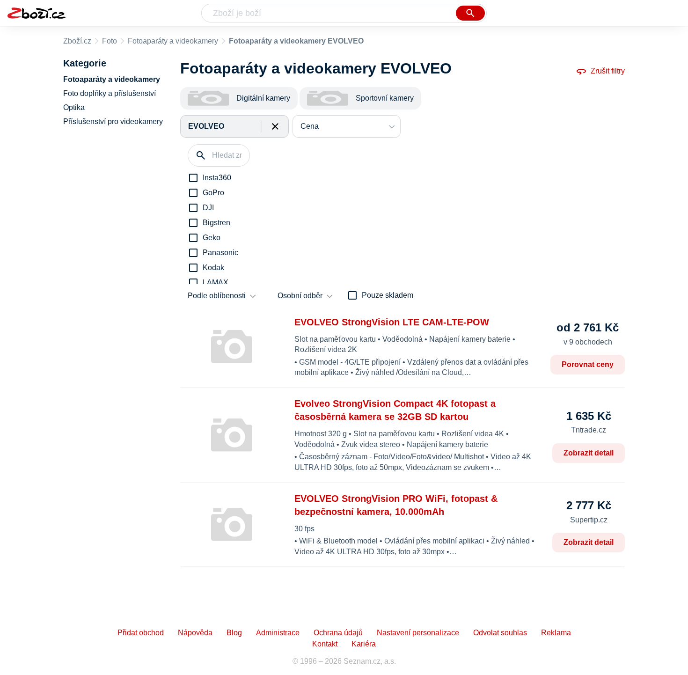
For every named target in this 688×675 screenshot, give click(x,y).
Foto (109, 41)
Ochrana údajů (338, 633)
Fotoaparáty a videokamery (173, 41)
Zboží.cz (77, 41)
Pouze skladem (387, 295)
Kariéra (363, 644)
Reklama (556, 633)
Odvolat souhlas (500, 633)
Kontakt (324, 644)
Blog (234, 633)
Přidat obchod (140, 633)
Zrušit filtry (608, 71)
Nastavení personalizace (418, 633)
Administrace (278, 633)
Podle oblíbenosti (217, 296)
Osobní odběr (300, 296)
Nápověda (195, 633)
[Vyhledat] (470, 13)
